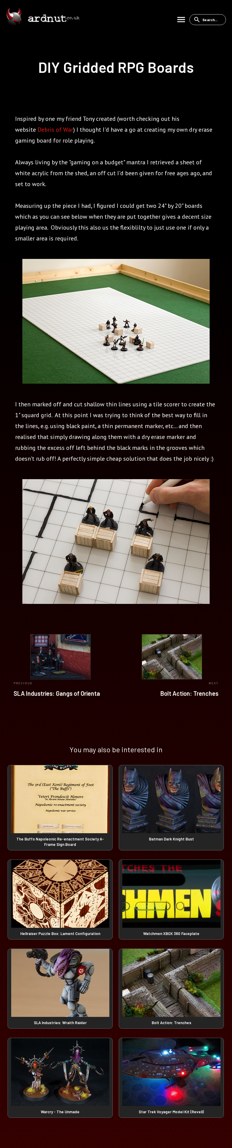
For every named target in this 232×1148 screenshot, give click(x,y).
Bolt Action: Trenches (189, 693)
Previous (23, 683)
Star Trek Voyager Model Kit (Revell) (171, 1111)
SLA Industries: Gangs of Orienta (57, 693)
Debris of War (55, 130)
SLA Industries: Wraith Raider (60, 1022)
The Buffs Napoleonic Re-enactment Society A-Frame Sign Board (60, 842)
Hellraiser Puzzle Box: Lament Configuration (60, 933)
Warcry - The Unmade (60, 1111)
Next (213, 683)
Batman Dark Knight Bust (171, 839)
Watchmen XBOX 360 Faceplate (171, 933)
